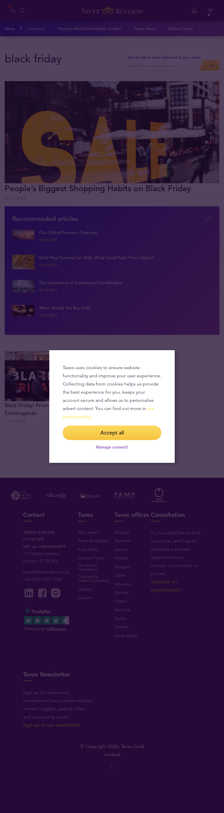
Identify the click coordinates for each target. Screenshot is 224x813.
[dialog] (112, 406)
